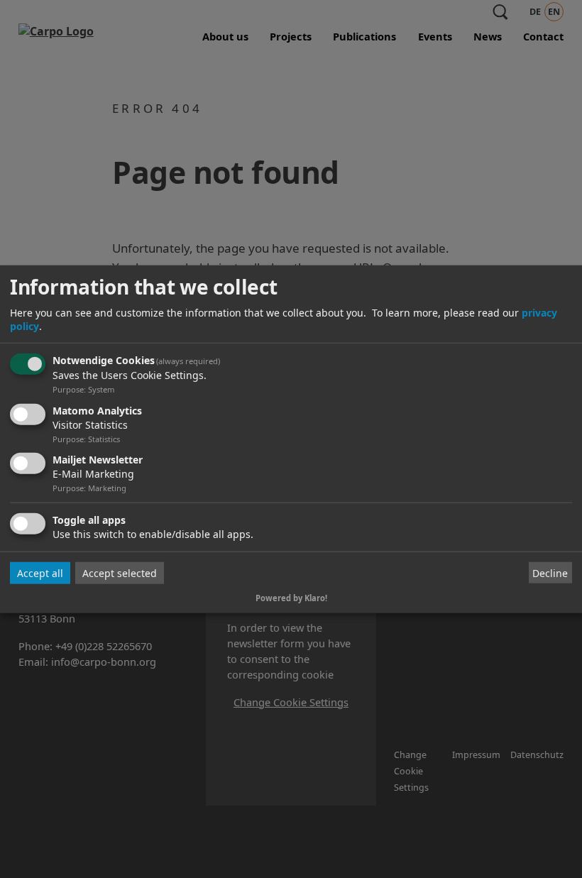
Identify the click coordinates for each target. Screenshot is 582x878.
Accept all (40, 573)
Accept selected (119, 573)
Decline (550, 573)
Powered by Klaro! (291, 598)
